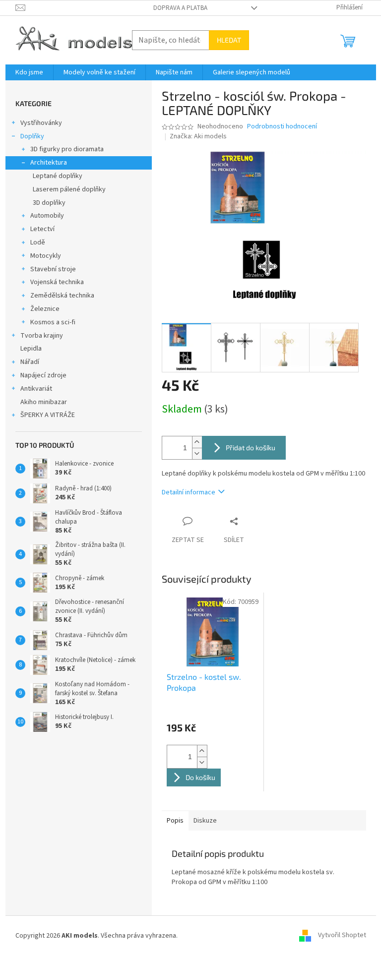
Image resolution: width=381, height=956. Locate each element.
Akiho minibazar (43, 402)
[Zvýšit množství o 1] (197, 442)
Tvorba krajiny (41, 336)
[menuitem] (29, 72)
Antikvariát (36, 389)
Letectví (42, 229)
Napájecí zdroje (43, 375)
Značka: (198, 136)
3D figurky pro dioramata (67, 149)
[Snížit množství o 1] (197, 453)
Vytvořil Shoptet (342, 936)
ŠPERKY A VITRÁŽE (47, 415)
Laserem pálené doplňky (69, 189)
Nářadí (29, 362)
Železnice (45, 309)
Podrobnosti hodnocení (282, 126)
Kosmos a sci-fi (52, 322)
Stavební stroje (53, 269)
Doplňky (32, 136)
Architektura (48, 163)
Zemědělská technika (62, 295)
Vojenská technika (57, 282)
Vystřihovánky (41, 123)
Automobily (47, 216)
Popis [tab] (175, 821)
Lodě (37, 242)
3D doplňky (49, 203)
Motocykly (45, 256)
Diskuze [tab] (205, 821)
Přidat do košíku (250, 447)
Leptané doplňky (57, 176)
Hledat (229, 40)
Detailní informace (188, 492)
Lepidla (31, 349)
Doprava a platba (180, 7)
